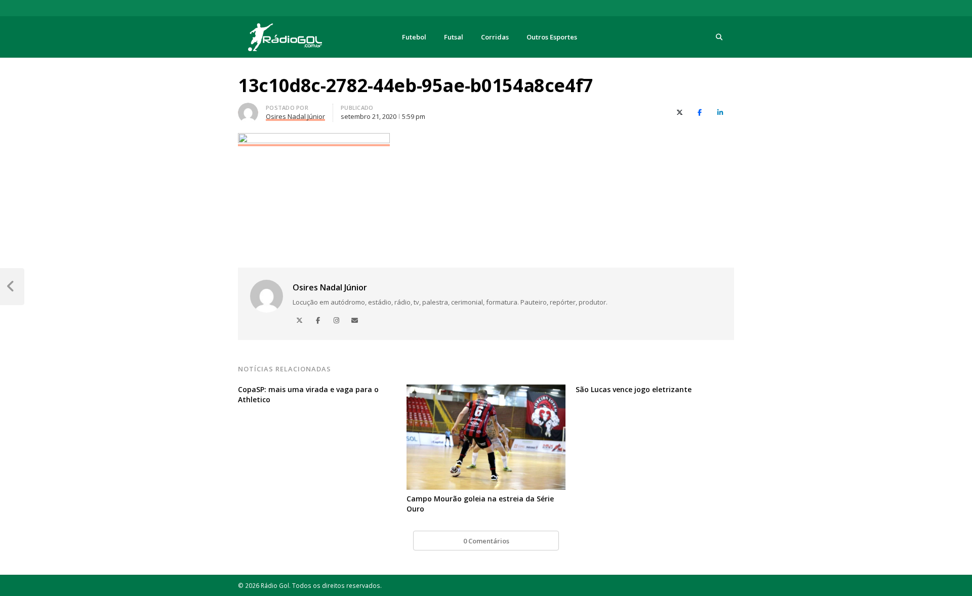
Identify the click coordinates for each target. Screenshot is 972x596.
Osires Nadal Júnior (330, 287)
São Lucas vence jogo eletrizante (634, 389)
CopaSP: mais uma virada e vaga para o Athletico (308, 394)
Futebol (414, 36)
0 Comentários (486, 540)
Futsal (453, 36)
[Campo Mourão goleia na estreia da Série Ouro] (486, 390)
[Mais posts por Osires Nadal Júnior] (248, 108)
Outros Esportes (551, 36)
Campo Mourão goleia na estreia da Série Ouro (480, 504)
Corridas (495, 36)
